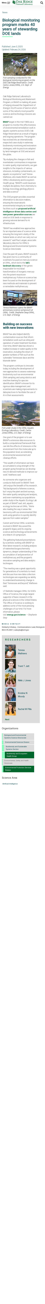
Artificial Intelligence (10, 784)
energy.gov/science (16, 615)
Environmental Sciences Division (17, 742)
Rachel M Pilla (25, 709)
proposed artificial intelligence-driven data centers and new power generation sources (19, 211)
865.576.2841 (7, 630)
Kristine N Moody (22, 695)
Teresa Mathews (22, 652)
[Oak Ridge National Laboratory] (22, 2)
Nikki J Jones (24, 680)
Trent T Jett (23, 666)
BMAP (6, 122)
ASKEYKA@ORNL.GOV (21, 630)
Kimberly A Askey (9, 627)
